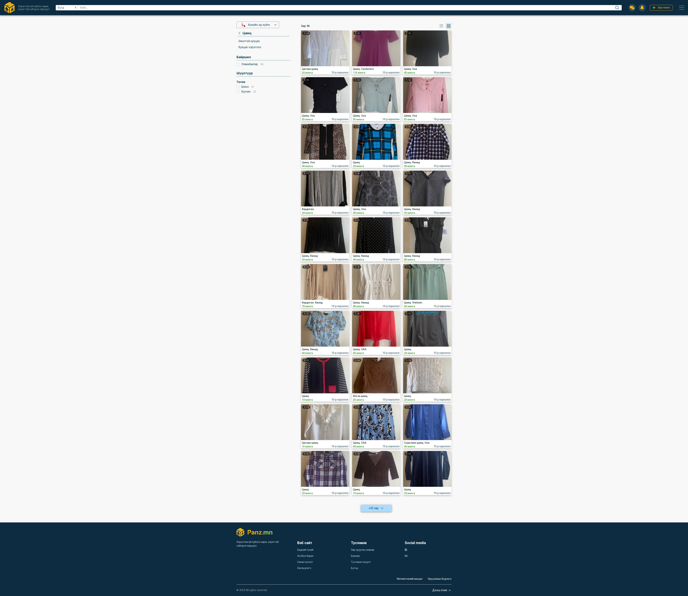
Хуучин (245, 91)
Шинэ (245, 86)
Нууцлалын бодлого (440, 578)
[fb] (406, 549)
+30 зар (374, 508)
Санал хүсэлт (305, 562)
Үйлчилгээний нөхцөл (409, 578)
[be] (406, 556)
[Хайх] (617, 7)
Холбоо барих (305, 555)
